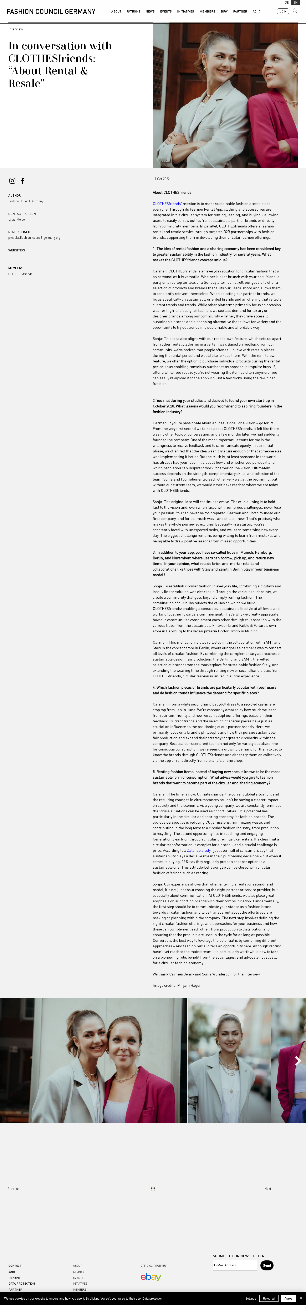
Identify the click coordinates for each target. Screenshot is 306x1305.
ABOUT (77, 1265)
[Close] (301, 1298)
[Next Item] (298, 1061)
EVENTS (78, 1277)
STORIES (78, 1271)
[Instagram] (12, 181)
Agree (288, 1298)
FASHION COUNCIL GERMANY (50, 11)
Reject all (269, 1298)
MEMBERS (80, 1289)
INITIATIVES (80, 1283)
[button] (51, 280)
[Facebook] (23, 181)
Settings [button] (250, 1298)
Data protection (152, 1298)
